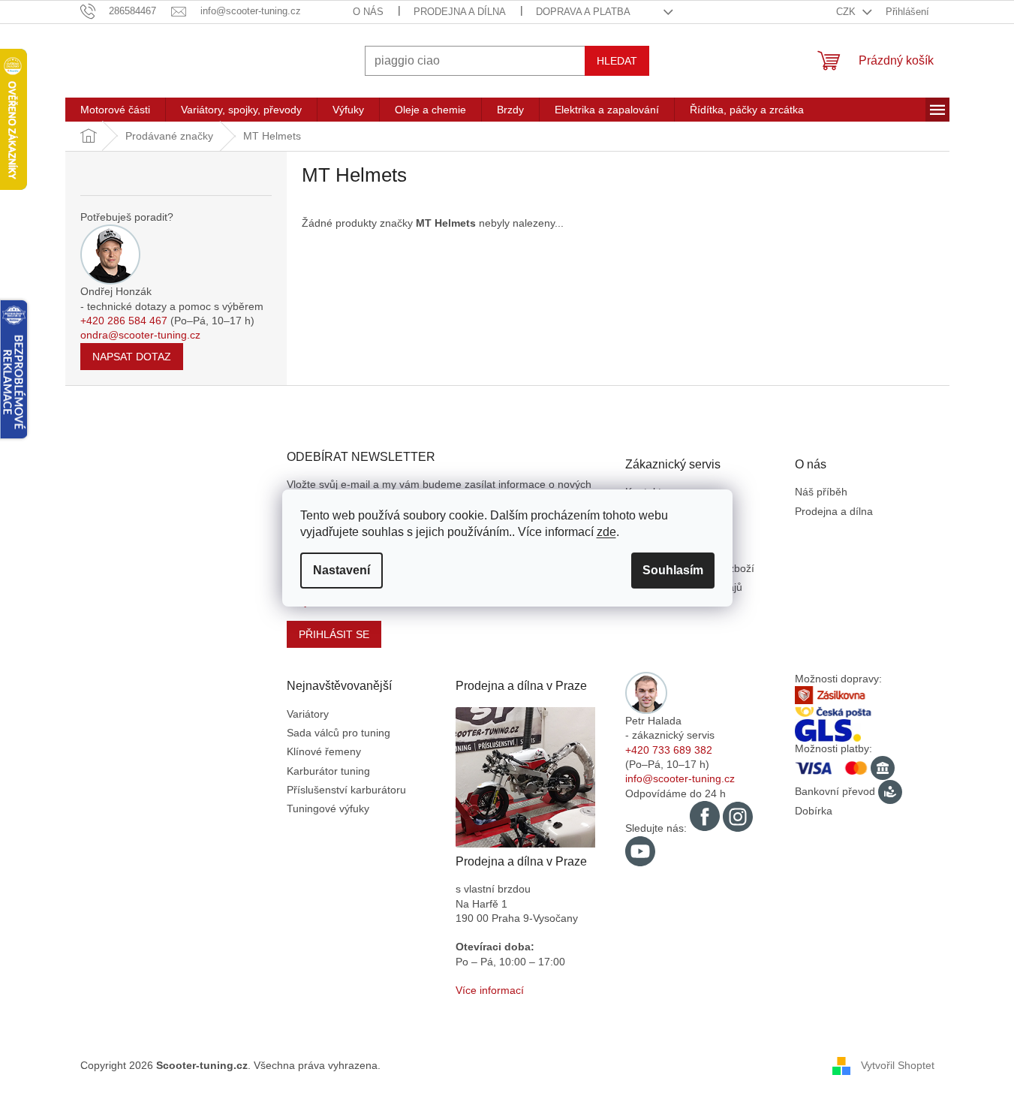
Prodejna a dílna (460, 11)
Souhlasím (672, 570)
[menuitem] (115, 110)
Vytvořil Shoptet (897, 1065)
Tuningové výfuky (328, 808)
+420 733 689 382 (668, 750)
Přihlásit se (334, 634)
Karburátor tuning (328, 771)
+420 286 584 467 (123, 321)
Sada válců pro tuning (338, 733)
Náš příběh (821, 492)
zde (606, 531)
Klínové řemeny (324, 751)
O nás (368, 11)
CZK (847, 11)
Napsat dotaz (131, 357)
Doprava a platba (583, 11)
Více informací (490, 990)
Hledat (617, 61)
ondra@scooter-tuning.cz (140, 335)
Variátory (308, 714)
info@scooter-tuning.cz (680, 778)
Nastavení (341, 570)
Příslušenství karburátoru (346, 790)
